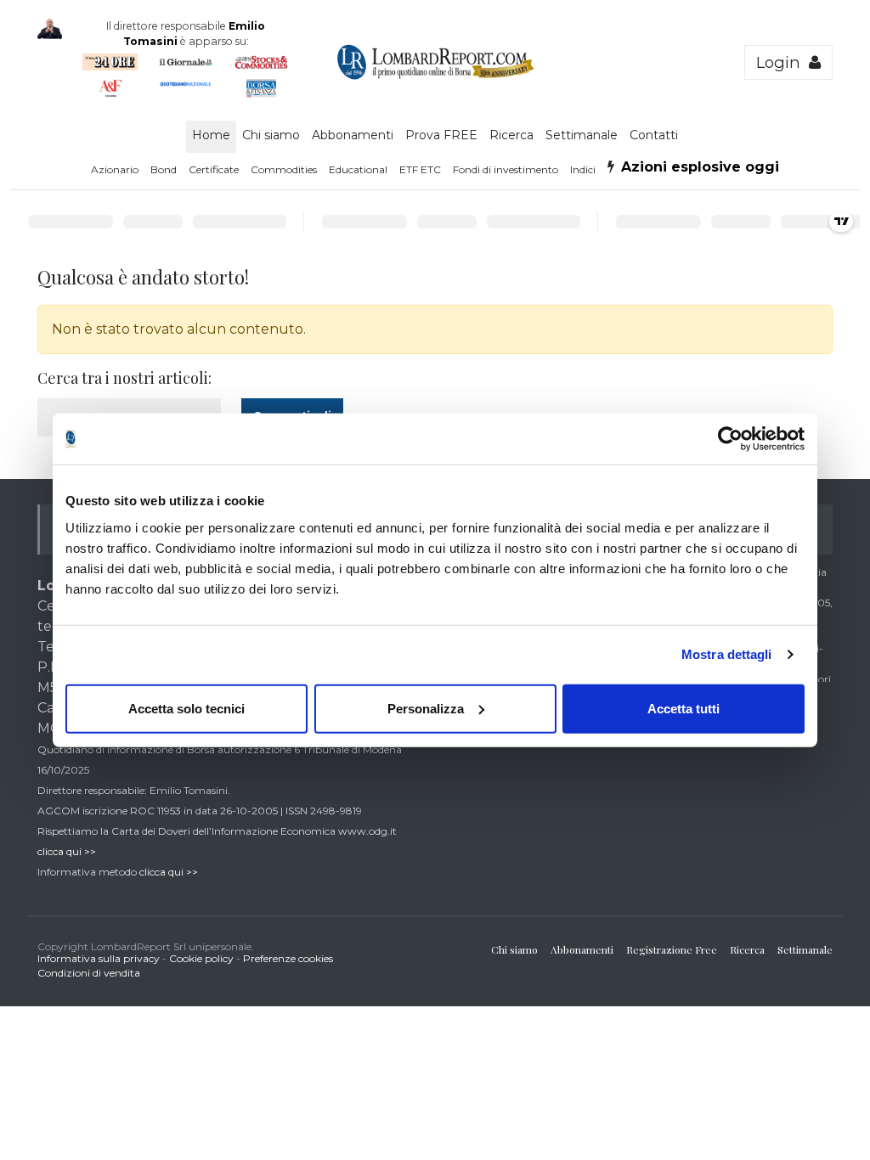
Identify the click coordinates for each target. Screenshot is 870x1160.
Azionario (114, 169)
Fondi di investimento (505, 169)
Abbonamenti (352, 135)
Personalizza (425, 708)
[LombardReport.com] (435, 76)
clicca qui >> (66, 851)
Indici (583, 169)
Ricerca (511, 135)
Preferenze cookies (288, 958)
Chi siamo (271, 135)
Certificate (214, 169)
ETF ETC (420, 169)
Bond (163, 169)
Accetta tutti (683, 708)
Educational (358, 169)
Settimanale (581, 135)
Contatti (654, 135)
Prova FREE (441, 135)
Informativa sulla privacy (98, 958)
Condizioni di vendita (88, 972)
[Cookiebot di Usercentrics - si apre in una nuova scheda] (730, 439)
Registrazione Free (671, 949)
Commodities (284, 169)
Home (211, 135)
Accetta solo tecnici (186, 708)
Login (782, 62)
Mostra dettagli (726, 654)
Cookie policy (201, 958)
